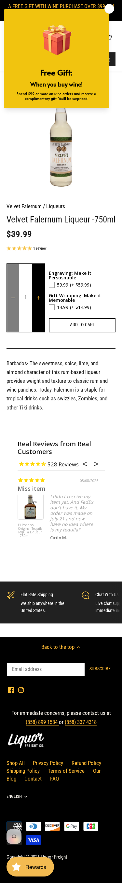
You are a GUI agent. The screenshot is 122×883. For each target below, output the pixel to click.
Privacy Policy (48, 763)
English (14, 796)
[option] (61, 140)
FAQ (54, 778)
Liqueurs (55, 206)
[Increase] (38, 298)
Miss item (32, 488)
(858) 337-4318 (81, 722)
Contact (33, 778)
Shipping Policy (23, 771)
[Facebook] (11, 690)
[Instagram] (21, 690)
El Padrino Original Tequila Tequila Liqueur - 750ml (30, 530)
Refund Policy (86, 763)
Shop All (16, 763)
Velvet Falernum (24, 206)
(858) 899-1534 (42, 722)
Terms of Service (66, 771)
